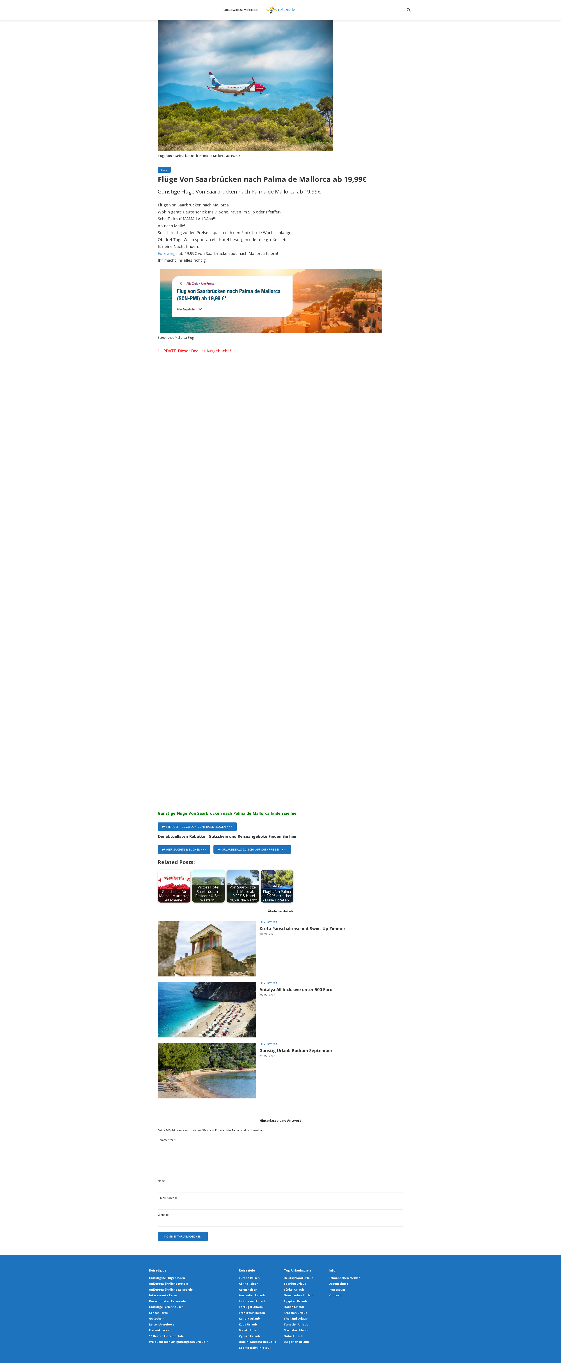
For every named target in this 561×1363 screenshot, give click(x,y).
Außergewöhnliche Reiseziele (171, 1289)
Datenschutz (338, 1284)
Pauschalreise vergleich (240, 10)
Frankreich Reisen (252, 1313)
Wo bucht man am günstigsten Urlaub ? (178, 1342)
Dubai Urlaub (293, 1336)
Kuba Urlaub (248, 1324)
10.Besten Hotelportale (166, 1336)
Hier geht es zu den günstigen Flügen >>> (199, 827)
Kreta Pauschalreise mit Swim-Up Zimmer (302, 928)
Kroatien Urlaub (295, 1313)
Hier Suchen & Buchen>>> (186, 849)
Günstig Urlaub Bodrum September (295, 1050)
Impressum (337, 1289)
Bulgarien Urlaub (296, 1342)
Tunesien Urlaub (296, 1324)
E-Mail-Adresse (168, 1198)
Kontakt (335, 1295)
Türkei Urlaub (294, 1289)
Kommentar (167, 1140)
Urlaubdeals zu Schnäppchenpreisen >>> (254, 849)
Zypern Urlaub (249, 1336)
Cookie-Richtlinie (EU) (254, 1348)
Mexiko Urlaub (249, 1330)
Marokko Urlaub (296, 1330)
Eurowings (168, 253)
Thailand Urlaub (296, 1318)
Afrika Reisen (248, 1284)
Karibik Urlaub (249, 1318)
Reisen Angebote (161, 1324)
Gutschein (156, 1318)
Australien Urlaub (252, 1295)
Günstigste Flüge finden (167, 1278)
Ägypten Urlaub (295, 1301)
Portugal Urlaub (251, 1307)
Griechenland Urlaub (299, 1295)
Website (163, 1215)
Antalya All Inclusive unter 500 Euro (295, 989)
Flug (164, 169)
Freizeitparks (159, 1330)
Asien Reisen (248, 1289)
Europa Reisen (249, 1278)
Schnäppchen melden (344, 1278)
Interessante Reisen (164, 1295)
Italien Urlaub (294, 1307)
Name (162, 1181)
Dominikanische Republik (257, 1342)
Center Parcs (158, 1313)
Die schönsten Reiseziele (167, 1301)
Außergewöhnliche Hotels (168, 1284)
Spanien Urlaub (295, 1284)
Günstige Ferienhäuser (166, 1307)
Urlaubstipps (268, 922)
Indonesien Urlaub (252, 1301)
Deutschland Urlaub (299, 1278)
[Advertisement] (280, 437)
